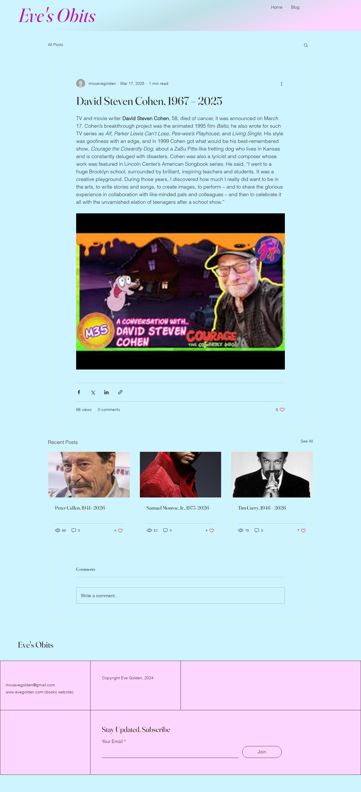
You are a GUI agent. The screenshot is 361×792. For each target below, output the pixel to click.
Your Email (112, 741)
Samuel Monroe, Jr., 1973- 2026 (178, 508)
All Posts (55, 44)
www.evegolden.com (24, 691)
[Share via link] (120, 392)
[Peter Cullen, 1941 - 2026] (89, 474)
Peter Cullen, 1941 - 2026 (80, 508)
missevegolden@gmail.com (30, 684)
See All (307, 441)
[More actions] (281, 83)
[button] (306, 45)
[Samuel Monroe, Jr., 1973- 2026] (180, 474)
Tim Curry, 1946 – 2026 (262, 508)
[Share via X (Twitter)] (92, 392)
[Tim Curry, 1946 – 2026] (272, 474)
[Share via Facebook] (79, 392)
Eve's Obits (56, 15)
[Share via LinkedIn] (106, 392)
